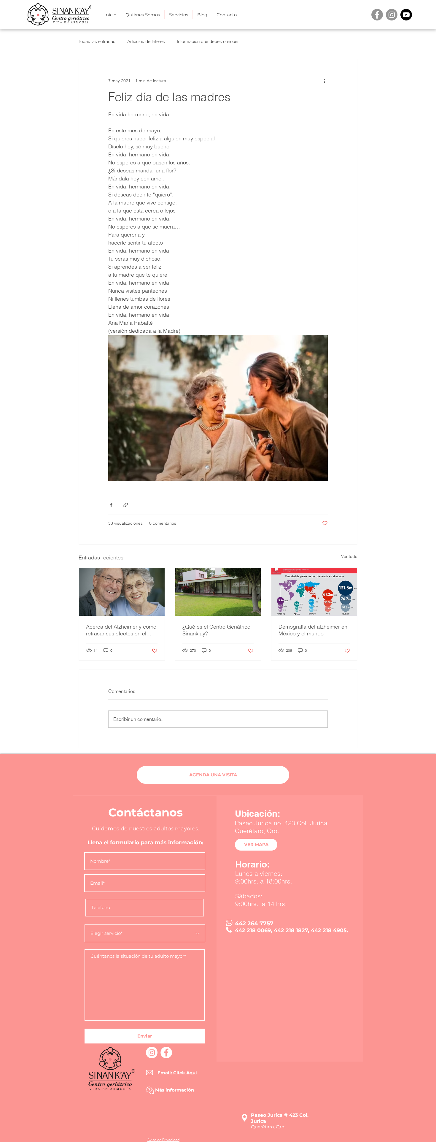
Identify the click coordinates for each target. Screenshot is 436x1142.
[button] (178, 14)
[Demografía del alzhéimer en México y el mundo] (314, 592)
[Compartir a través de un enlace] (125, 505)
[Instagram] (391, 14)
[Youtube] (406, 14)
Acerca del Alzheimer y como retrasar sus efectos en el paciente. (121, 630)
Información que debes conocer (208, 41)
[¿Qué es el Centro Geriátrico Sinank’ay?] (218, 592)
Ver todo (349, 556)
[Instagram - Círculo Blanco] (151, 1052)
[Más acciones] (324, 80)
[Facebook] (377, 14)
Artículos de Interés (146, 41)
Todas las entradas (97, 41)
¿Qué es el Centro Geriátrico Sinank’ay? (216, 630)
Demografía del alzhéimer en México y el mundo (313, 630)
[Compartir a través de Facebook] (111, 505)
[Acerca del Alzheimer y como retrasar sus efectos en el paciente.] (122, 592)
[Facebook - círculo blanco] (166, 1052)
